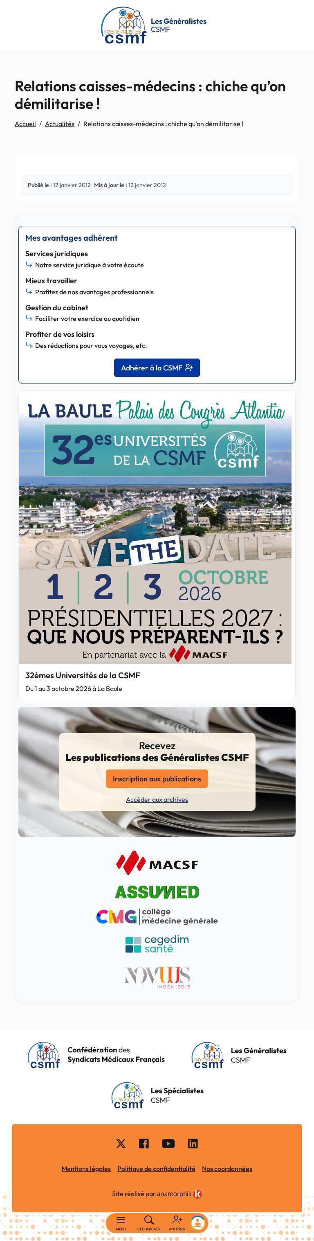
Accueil (25, 124)
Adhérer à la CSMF (151, 367)
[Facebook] (144, 1142)
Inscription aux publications (157, 778)
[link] (179, 1194)
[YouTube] (168, 1142)
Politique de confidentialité (156, 1168)
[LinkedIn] (193, 1142)
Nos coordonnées (227, 1168)
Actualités (59, 124)
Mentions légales (86, 1168)
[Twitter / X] (121, 1142)
